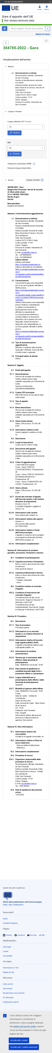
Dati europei (7, 989)
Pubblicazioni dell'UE (11, 1002)
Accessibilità (7, 956)
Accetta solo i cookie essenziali (23, 1047)
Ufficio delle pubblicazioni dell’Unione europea (22, 902)
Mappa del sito (8, 972)
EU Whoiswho (8, 997)
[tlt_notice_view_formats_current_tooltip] (42, 180)
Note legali (7, 947)
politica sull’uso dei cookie (24, 1026)
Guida (5, 919)
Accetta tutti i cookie (18, 1040)
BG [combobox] (10, 148)
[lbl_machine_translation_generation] (34, 164)
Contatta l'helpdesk (10, 923)
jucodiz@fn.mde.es (29, 252)
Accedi (39, 9)
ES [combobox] (10, 127)
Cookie (5, 951)
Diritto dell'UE (8, 984)
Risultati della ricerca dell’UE (14, 993)
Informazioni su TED (11, 968)
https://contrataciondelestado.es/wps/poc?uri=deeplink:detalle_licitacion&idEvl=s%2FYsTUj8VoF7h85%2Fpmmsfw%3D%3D (29, 295)
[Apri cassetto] (6, 43)
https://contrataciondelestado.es (27, 264)
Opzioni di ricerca (43, 34)
